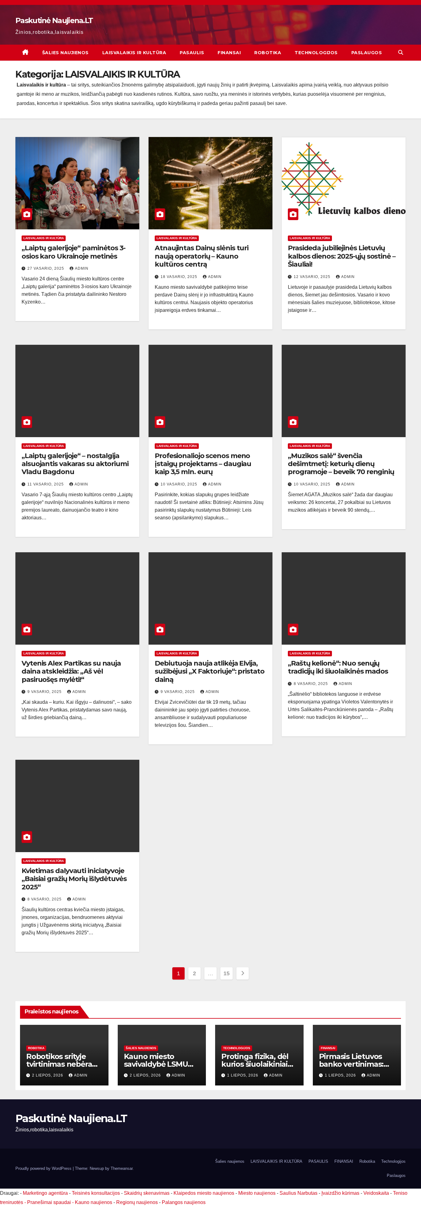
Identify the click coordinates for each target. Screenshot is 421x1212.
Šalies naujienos (65, 52)
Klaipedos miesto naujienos (204, 1193)
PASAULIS (192, 52)
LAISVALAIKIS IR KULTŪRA (134, 52)
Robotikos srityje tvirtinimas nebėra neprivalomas (59, 1064)
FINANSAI (229, 52)
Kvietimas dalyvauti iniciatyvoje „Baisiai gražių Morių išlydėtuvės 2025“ (74, 879)
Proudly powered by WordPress (44, 1168)
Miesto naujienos (257, 1193)
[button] (400, 52)
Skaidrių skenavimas (147, 1193)
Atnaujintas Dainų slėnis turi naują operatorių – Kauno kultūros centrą (201, 256)
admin (81, 268)
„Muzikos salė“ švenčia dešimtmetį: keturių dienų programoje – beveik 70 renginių (341, 464)
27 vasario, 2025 (46, 268)
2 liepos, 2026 (48, 1075)
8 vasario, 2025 (311, 684)
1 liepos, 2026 (243, 1075)
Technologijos (316, 52)
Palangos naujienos (184, 1202)
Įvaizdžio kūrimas (340, 1193)
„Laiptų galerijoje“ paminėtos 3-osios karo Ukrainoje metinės (73, 252)
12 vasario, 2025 (313, 277)
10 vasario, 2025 (179, 484)
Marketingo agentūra (45, 1193)
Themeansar (122, 1168)
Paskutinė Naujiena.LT (54, 20)
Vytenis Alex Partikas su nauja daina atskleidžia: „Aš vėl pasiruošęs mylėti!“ (71, 671)
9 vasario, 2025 (45, 692)
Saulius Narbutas (298, 1193)
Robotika (267, 52)
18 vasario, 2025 (179, 277)
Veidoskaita (376, 1193)
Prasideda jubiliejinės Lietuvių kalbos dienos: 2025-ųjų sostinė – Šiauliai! (341, 256)
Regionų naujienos (137, 1202)
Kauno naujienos (93, 1202)
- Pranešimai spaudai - (49, 1202)
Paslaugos (366, 52)
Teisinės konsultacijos (96, 1193)
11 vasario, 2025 (46, 484)
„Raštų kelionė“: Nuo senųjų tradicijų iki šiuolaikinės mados (338, 667)
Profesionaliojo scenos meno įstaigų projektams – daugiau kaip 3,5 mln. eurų (203, 464)
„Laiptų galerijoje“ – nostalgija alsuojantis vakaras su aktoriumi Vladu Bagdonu (75, 464)
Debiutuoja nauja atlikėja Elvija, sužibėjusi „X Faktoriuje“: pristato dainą (209, 671)
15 (226, 973)
